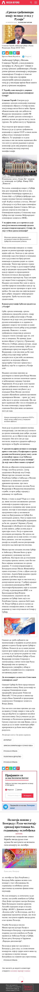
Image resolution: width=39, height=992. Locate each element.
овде (15, 988)
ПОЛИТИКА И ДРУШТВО (12, 757)
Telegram (28, 56)
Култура (19, 834)
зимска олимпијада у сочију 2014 (18, 745)
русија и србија (10, 751)
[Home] (3, 2)
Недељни (10, 789)
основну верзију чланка (20, 971)
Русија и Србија (10, 762)
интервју (8, 740)
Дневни (19, 789)
